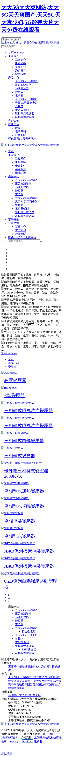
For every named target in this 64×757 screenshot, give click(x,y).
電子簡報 (20, 131)
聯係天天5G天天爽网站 (22, 138)
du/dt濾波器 (22, 88)
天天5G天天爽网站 (26, 99)
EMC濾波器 (29, 649)
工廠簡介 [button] (13, 56)
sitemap (14, 741)
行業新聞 (20, 135)
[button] (6, 353)
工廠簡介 (20, 59)
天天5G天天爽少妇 (26, 102)
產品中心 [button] (13, 77)
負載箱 (19, 106)
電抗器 (19, 95)
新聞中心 (20, 127)
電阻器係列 (22, 109)
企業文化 (20, 66)
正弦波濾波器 (23, 84)
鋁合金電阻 (28, 631)
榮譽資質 (20, 70)
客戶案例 (13, 120)
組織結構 (20, 63)
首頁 (16, 52)
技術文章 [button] (13, 124)
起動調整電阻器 (24, 117)
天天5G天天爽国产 (26, 81)
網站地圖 (6, 753)
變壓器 (19, 92)
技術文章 (13, 223)
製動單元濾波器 (24, 113)
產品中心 (13, 176)
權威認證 (20, 74)
